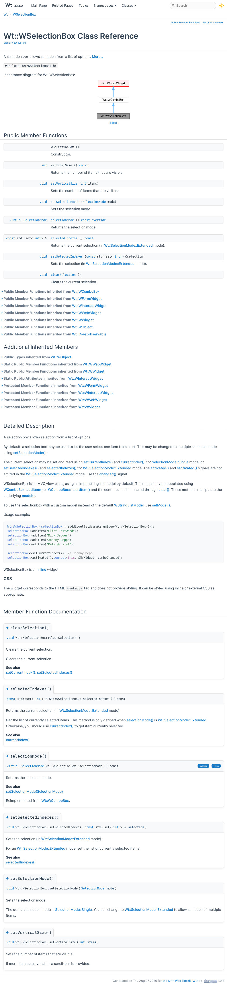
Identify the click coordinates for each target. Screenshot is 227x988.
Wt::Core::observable (89, 334)
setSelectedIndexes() (21, 468)
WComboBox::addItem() (23, 490)
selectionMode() (140, 720)
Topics (84, 5)
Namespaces (104, 5)
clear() (164, 490)
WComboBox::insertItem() (69, 490)
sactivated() (187, 468)
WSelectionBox (24, 14)
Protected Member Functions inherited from (56, 385)
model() (28, 496)
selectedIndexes (64, 238)
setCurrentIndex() (98, 462)
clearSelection (63, 274)
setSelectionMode (65, 202)
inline (42, 569)
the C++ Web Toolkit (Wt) (180, 980)
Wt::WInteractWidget (89, 306)
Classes (127, 5)
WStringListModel (129, 505)
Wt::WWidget (83, 320)
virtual (16, 220)
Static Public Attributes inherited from (53, 378)
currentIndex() (133, 462)
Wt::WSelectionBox (22, 526)
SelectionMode (94, 202)
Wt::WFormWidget (87, 298)
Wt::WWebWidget (86, 313)
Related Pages (62, 5)
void (43, 183)
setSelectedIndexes (67, 256)
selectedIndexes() (61, 468)
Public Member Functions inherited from (52, 291)
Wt (6, 14)
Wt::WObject (82, 327)
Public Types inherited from (37, 357)
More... (97, 56)
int (44, 165)
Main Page (39, 5)
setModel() (161, 505)
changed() (107, 474)
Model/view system (15, 42)
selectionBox (51, 526)
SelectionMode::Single (170, 462)
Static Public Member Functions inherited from (58, 364)
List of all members (212, 22)
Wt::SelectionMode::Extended (128, 245)
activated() (160, 468)
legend (113, 122)
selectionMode (62, 220)
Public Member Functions (185, 22)
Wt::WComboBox (86, 291)
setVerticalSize (64, 183)
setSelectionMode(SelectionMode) (34, 791)
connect (59, 557)
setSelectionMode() (29, 453)
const (83, 165)
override (99, 220)
